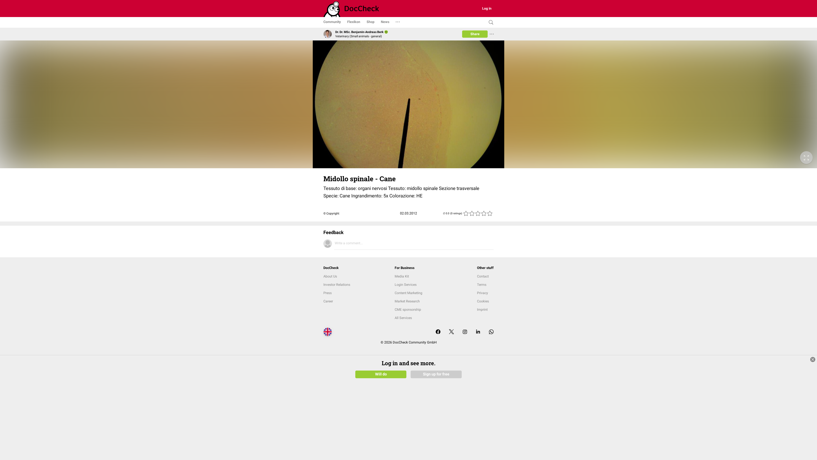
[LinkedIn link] (478, 332)
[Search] (490, 22)
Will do (381, 374)
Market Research (407, 301)
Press (327, 293)
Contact (483, 276)
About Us (330, 276)
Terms (481, 285)
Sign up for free (436, 374)
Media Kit (402, 276)
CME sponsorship (408, 310)
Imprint (482, 310)
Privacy (482, 293)
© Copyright (331, 213)
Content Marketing (408, 293)
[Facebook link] (438, 332)
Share (475, 34)
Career (328, 301)
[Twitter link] (451, 332)
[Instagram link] (465, 332)
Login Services (406, 285)
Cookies (483, 301)
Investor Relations (336, 285)
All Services (403, 318)
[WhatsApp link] (491, 332)
